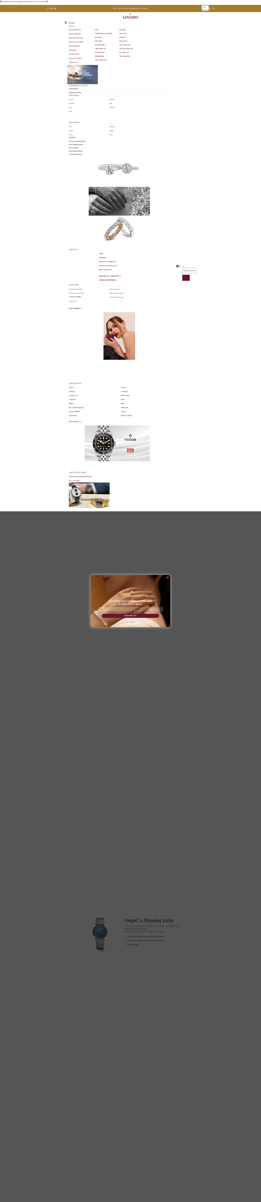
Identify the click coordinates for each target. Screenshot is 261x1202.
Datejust (122, 34)
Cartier (72, 392)
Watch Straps (126, 416)
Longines (124, 392)
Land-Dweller (100, 49)
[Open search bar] (183, 267)
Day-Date (98, 37)
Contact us (73, 62)
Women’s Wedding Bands (77, 141)
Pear (70, 107)
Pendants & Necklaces (108, 266)
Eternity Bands (73, 148)
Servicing (72, 50)
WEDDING (72, 138)
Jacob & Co (73, 396)
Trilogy (111, 131)
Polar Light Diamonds (116, 293)
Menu (72, 23)
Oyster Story (74, 54)
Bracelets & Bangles (107, 262)
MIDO (122, 403)
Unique (71, 131)
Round (71, 99)
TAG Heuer (73, 416)
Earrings (102, 258)
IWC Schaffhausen (76, 408)
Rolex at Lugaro (75, 58)
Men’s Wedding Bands (76, 145)
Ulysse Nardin (74, 412)
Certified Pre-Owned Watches (80, 477)
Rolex (71, 26)
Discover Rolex (75, 30)
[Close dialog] (167, 577)
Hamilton (124, 408)
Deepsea (122, 37)
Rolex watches (75, 34)
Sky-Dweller (124, 52)
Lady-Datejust (125, 45)
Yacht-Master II (101, 60)
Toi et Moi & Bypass (75, 154)
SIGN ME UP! (130, 616)
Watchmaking (74, 46)
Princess (112, 107)
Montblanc (125, 396)
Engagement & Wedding (78, 86)
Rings (101, 254)
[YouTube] (55, 8)
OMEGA (71, 403)
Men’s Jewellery (105, 270)
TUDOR (123, 387)
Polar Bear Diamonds (116, 297)
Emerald (71, 103)
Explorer (98, 41)
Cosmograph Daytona (103, 34)
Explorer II (123, 41)
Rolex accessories (76, 42)
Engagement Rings (75, 92)
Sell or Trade (74, 481)
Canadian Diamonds (75, 289)
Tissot (123, 412)
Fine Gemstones (114, 289)
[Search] (186, 278)
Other (71, 111)
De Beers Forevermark (76, 293)
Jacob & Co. (73, 301)
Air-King (122, 30)
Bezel (71, 135)
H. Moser (72, 399)
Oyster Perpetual (126, 49)
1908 (96, 30)
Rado (123, 399)
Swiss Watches (75, 383)
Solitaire (112, 127)
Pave (110, 135)
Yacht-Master (124, 56)
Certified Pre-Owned (77, 473)
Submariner (99, 56)
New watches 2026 (76, 38)
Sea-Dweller (100, 52)
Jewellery (73, 250)
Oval (110, 103)
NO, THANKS (130, 622)
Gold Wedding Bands (76, 151)
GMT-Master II (100, 45)
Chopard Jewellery (75, 297)
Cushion (112, 99)
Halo (70, 127)
